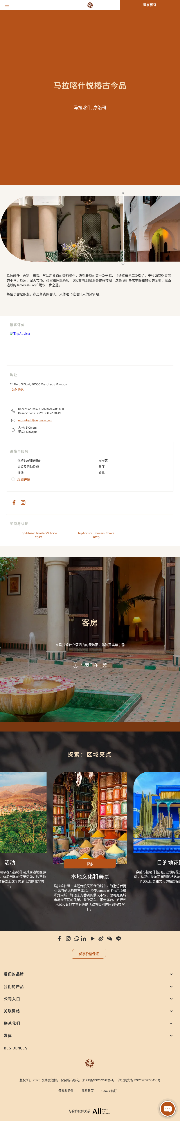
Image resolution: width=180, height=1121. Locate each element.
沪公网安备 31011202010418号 (139, 1080)
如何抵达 (18, 389)
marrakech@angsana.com (35, 420)
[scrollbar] (122, 229)
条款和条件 (66, 1090)
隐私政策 (87, 1090)
